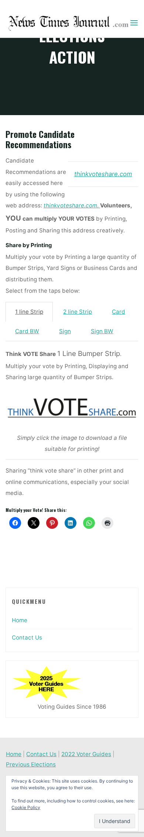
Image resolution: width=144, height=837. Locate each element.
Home (19, 620)
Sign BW (102, 331)
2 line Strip (77, 312)
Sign (65, 331)
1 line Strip (29, 312)
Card (118, 312)
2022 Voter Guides (86, 754)
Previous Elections (31, 764)
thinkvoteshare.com (103, 174)
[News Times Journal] (67, 22)
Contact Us (27, 637)
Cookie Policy (25, 807)
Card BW (27, 331)
